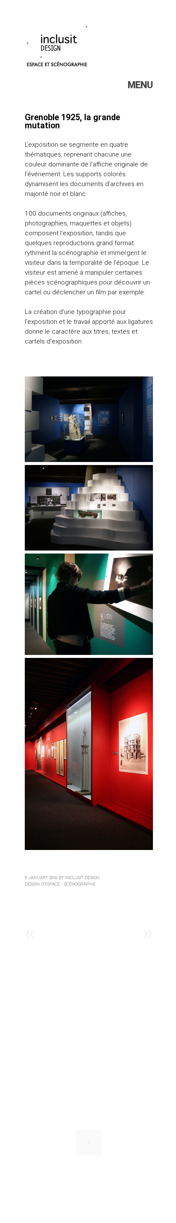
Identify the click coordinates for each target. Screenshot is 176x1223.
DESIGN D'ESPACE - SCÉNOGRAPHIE (60, 883)
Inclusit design (82, 877)
